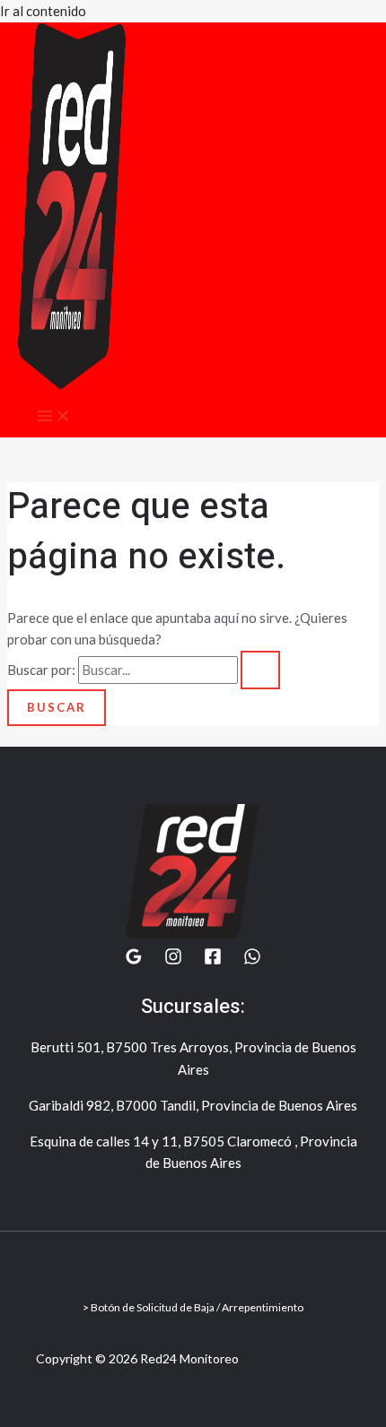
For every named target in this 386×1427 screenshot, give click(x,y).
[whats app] (252, 960)
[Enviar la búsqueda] (260, 670)
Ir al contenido (43, 11)
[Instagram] (173, 960)
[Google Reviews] (134, 960)
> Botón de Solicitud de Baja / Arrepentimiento (193, 1307)
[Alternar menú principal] (54, 416)
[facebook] (213, 960)
